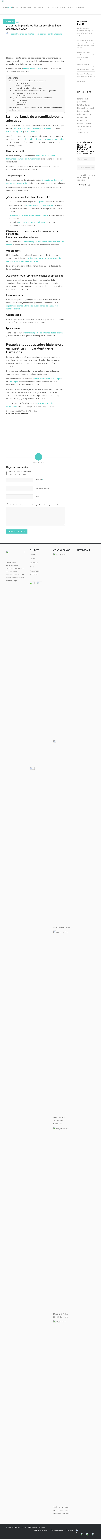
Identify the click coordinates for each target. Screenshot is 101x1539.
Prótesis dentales (84, 123)
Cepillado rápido (21, 102)
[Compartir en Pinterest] (9, 428)
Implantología (83, 111)
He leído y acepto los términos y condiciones (86, 177)
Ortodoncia (82, 117)
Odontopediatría (84, 114)
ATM (79, 95)
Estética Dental (83, 105)
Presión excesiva (21, 100)
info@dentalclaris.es (61, 927)
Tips (79, 129)
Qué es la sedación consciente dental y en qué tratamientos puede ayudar (85, 66)
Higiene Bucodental (85, 108)
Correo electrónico (43, 488)
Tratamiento (82, 132)
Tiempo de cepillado (23, 85)
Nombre (39, 479)
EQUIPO (32, 558)
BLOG (32, 567)
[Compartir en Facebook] (9, 416)
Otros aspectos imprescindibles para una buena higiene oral (34, 91)
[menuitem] (5, 7)
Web (37, 496)
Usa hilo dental (21, 95)
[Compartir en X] (9, 420)
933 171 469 (61, 554)
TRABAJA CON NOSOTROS (35, 572)
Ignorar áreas (20, 105)
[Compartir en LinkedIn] (9, 432)
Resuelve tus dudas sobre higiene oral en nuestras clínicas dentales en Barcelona (35, 108)
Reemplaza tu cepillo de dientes (26, 93)
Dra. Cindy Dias (31, 411)
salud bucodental (84, 126)
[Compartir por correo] (9, 436)
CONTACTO (34, 563)
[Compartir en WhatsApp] (9, 424)
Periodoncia (82, 120)
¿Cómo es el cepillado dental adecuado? (27, 88)
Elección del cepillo (22, 83)
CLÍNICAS (33, 554)
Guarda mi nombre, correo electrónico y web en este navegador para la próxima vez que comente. (37, 506)
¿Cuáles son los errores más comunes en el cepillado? (32, 98)
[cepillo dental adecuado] (35, 34)
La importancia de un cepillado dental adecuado (28, 81)
